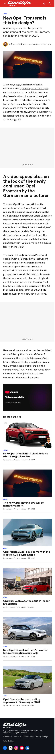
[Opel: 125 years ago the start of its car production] (27, 581)
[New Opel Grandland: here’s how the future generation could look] (27, 630)
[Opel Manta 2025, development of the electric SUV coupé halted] (27, 532)
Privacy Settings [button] (42, 737)
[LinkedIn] (27, 748)
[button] (4, 3)
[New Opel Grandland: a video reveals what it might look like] (27, 434)
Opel (5, 14)
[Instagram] (16, 748)
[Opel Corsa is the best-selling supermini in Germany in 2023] (27, 680)
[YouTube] (22, 748)
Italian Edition (8, 741)
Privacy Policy (28, 737)
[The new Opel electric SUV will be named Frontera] (27, 483)
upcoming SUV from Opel (34, 88)
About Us (17, 737)
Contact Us (7, 737)
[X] (10, 748)
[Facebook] (5, 748)
